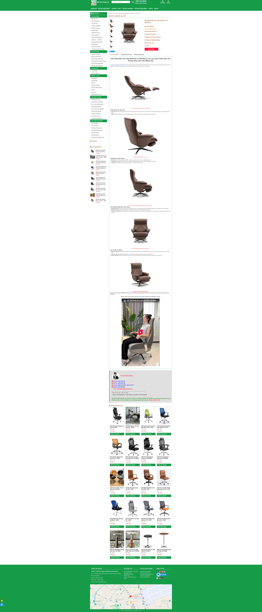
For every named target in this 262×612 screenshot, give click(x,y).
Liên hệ (168, 2)
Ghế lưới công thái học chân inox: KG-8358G (101, 190)
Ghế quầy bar (94, 78)
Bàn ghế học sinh (95, 132)
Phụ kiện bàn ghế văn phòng (97, 49)
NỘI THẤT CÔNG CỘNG (140, 8)
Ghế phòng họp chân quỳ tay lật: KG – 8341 (116, 519)
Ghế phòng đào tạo (95, 32)
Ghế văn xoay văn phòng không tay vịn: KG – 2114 (163, 488)
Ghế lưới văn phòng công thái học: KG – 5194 (148, 519)
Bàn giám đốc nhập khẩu (96, 65)
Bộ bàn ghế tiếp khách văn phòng (98, 61)
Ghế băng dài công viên (96, 128)
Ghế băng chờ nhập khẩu (96, 42)
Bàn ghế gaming (95, 135)
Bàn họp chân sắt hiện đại (97, 58)
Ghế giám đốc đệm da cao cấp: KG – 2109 (148, 488)
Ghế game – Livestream (96, 39)
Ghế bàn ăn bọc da (95, 99)
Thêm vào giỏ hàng (115, 434)
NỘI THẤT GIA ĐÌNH (128, 8)
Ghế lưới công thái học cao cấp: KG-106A (100, 152)
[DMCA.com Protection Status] (160, 578)
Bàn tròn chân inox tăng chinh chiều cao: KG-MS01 (132, 550)
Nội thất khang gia (103, 2)
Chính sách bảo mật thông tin (146, 574)
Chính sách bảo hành (144, 577)
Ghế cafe (93, 83)
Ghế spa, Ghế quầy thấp (96, 87)
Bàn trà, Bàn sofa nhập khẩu (97, 109)
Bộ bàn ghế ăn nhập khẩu (97, 102)
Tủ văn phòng (94, 68)
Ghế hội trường (94, 125)
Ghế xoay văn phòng (95, 25)
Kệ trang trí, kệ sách (95, 116)
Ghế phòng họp (94, 30)
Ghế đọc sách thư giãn (96, 111)
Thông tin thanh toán (139, 54)
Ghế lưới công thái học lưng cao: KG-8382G (100, 184)
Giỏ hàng (162, 2)
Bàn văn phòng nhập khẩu (97, 63)
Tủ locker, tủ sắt (94, 73)
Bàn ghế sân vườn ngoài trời (97, 137)
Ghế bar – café (95, 75)
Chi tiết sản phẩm (114, 54)
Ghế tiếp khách (94, 44)
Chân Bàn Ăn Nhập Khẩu (96, 118)
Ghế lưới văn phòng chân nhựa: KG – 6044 (163, 519)
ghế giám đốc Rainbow (145, 296)
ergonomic (128, 255)
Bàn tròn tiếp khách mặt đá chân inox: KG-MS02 (117, 550)
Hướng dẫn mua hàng (126, 54)
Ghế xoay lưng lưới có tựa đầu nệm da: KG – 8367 (101, 163)
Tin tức (151, 8)
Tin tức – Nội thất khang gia (130, 577)
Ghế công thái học (95, 35)
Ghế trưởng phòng (95, 21)
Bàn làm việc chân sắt (96, 56)
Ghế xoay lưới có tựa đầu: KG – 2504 (132, 519)
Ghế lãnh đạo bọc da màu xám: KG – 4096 (132, 426)
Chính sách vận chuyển (145, 575)
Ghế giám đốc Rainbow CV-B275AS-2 (117, 64)
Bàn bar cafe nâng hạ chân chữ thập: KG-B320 (164, 550)
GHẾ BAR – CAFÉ (116, 8)
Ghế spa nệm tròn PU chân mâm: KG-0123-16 (148, 550)
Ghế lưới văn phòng (95, 28)
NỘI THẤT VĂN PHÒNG (103, 8)
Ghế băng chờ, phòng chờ (97, 130)
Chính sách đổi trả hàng (145, 571)
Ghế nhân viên (94, 23)
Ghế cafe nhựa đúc (95, 85)
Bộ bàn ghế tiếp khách (96, 106)
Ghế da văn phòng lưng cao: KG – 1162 (132, 488)
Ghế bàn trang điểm (95, 113)
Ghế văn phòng (95, 16)
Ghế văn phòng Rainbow (96, 37)
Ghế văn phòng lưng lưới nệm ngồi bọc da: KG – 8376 (101, 168)
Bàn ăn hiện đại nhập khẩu (97, 104)
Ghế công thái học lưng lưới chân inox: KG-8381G (101, 179)
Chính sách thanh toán (145, 572)
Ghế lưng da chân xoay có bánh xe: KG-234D (101, 195)
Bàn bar (93, 89)
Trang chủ (94, 8)
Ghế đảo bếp (94, 80)
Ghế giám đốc (94, 18)
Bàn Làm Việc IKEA (95, 54)
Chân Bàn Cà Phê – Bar (96, 94)
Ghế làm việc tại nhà (96, 46)
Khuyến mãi (126, 575)
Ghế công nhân (94, 123)
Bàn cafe (93, 92)
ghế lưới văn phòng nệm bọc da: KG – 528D (101, 173)
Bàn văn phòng (95, 51)
